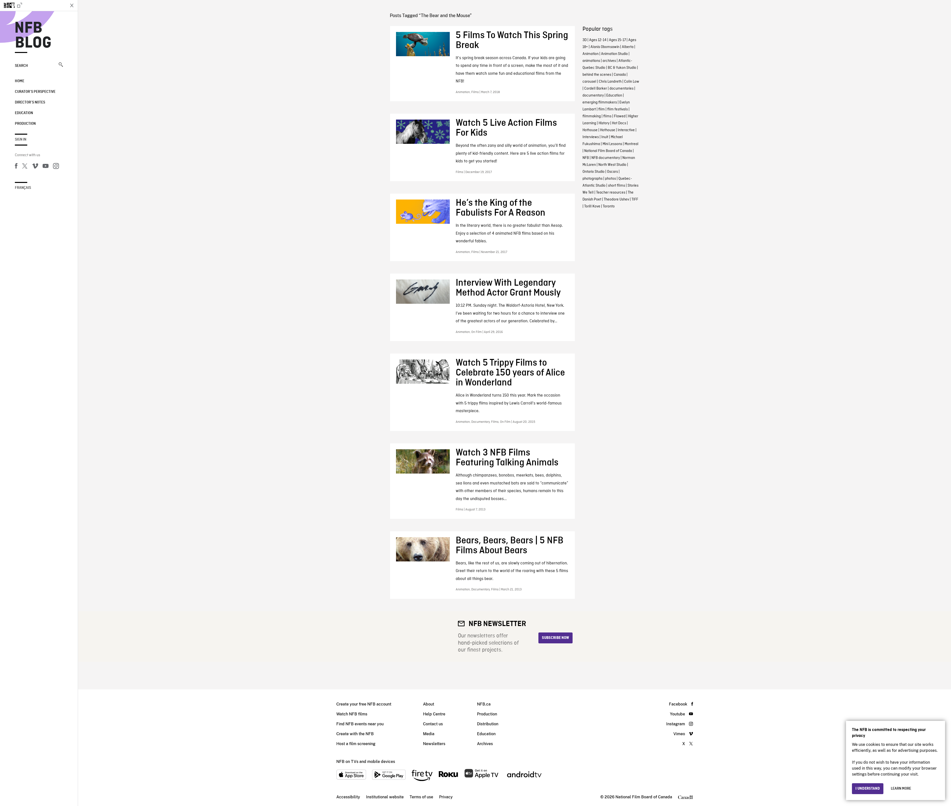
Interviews (590, 137)
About (428, 704)
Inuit (604, 137)
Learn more (901, 789)
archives (609, 60)
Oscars (612, 171)
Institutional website (385, 797)
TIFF (635, 199)
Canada (620, 74)
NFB (585, 157)
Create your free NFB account (363, 704)
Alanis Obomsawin (604, 47)
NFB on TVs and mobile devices (365, 761)
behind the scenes (596, 74)
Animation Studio (614, 53)
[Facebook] (16, 167)
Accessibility (348, 797)
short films (616, 185)
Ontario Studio (593, 171)
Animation (590, 53)
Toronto (609, 206)
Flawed (620, 116)
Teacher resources (610, 192)
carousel (589, 81)
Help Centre (434, 714)
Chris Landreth (610, 81)
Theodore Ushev (616, 199)
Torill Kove (592, 206)
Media (428, 733)
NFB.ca (484, 704)
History (604, 123)
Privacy (446, 797)
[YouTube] (46, 167)
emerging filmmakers (599, 102)
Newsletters (434, 743)
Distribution (487, 724)
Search (21, 66)
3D (584, 40)
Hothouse (590, 130)
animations (591, 60)
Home (19, 81)
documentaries (621, 88)
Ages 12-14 (598, 40)
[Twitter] (25, 167)
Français (23, 188)
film (601, 109)
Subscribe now (555, 638)
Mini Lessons (612, 144)
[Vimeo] (35, 167)
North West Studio (612, 164)
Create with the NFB (355, 733)
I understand (867, 789)
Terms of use (421, 797)
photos (610, 178)
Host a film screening (355, 743)
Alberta (628, 47)
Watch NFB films (351, 714)
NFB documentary (605, 157)
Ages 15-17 (617, 40)
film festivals (617, 109)
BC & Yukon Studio (622, 67)
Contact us (433, 724)
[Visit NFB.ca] (33, 5)
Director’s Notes (30, 102)
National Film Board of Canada (608, 151)
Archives (485, 743)
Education (24, 113)
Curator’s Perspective (35, 92)
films (607, 116)
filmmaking (591, 116)
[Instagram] (56, 167)
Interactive (626, 130)
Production (25, 124)
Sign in (20, 140)
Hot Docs (619, 123)
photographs (592, 178)
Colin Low (631, 81)
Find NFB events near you (360, 724)
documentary (593, 95)
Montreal (631, 144)
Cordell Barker (595, 88)
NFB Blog (33, 35)
